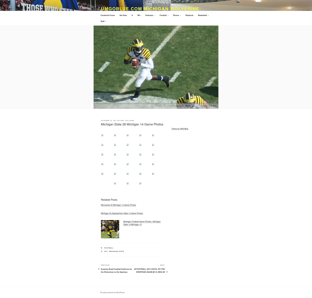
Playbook (189, 15)
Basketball (202, 15)
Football (163, 15)
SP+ (139, 15)
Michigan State (116, 251)
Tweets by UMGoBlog (179, 128)
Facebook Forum (108, 15)
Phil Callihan (127, 120)
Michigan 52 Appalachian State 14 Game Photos (122, 213)
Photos (176, 15)
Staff (102, 21)
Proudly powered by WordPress (112, 292)
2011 (106, 251)
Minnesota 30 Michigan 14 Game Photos (118, 204)
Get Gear (123, 15)
